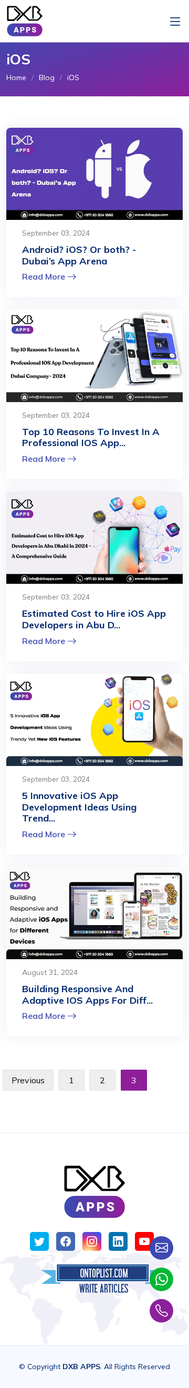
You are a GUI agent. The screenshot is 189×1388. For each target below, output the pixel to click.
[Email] (161, 1248)
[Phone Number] (161, 1311)
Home (16, 77)
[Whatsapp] (161, 1279)
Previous (28, 1080)
